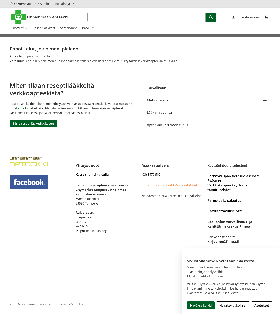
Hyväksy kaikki (201, 305)
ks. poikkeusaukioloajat (92, 231)
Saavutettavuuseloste (225, 211)
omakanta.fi (18, 108)
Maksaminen (157, 100)
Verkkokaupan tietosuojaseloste (233, 176)
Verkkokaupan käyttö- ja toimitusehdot (227, 187)
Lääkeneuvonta (159, 112)
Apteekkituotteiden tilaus (167, 125)
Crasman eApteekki (69, 304)
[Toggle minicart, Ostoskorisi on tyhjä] (266, 17)
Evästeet (214, 180)
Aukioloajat (63, 4)
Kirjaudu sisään (248, 17)
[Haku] (211, 17)
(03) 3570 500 (151, 174)
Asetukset (261, 305)
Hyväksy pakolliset (232, 305)
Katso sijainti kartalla (92, 174)
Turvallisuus (157, 87)
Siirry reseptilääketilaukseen (33, 123)
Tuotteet (17, 28)
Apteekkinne (69, 28)
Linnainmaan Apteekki (47, 17)
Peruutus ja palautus (224, 200)
